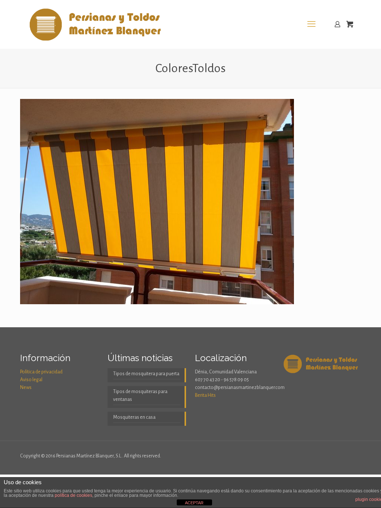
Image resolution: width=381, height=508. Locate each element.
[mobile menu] (311, 24)
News (26, 387)
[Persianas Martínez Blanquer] (97, 24)
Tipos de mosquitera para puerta (146, 373)
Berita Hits (205, 395)
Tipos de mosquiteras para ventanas (140, 395)
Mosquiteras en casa (134, 417)
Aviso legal (31, 379)
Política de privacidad (41, 371)
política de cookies (73, 495)
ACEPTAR (194, 503)
